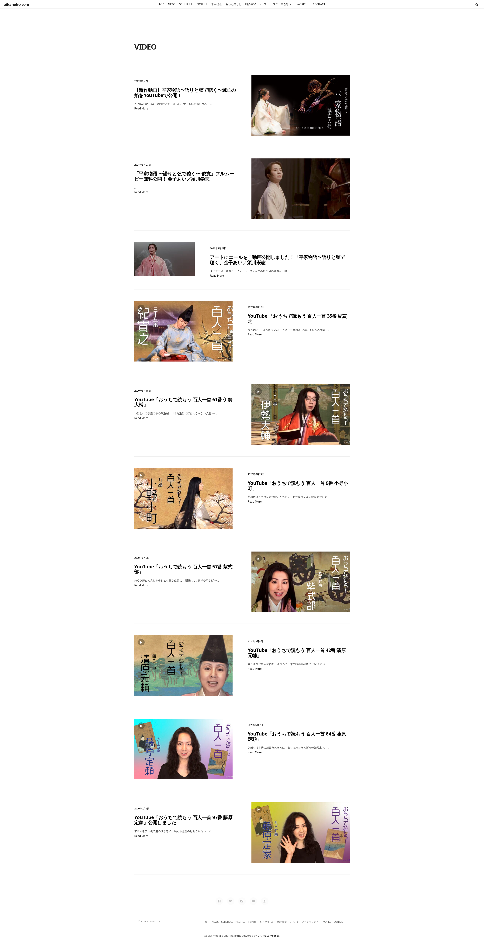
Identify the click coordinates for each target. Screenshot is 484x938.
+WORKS (300, 4)
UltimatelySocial (269, 935)
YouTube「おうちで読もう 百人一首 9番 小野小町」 (298, 485)
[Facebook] (219, 901)
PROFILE (201, 4)
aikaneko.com (16, 4)
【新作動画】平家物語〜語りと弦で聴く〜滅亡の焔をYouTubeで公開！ (185, 92)
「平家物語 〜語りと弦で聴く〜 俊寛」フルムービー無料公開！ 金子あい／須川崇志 (184, 176)
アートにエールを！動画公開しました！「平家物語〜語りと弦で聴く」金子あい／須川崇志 (277, 259)
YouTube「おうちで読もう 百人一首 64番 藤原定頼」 (297, 736)
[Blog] (242, 901)
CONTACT (319, 4)
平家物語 (216, 4)
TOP (161, 4)
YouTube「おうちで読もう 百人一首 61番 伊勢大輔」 (183, 402)
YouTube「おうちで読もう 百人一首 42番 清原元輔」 (297, 653)
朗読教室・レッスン (257, 4)
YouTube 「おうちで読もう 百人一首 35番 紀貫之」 (297, 318)
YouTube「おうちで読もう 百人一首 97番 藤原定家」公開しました (183, 820)
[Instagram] (264, 901)
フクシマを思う (282, 4)
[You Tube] (253, 901)
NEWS (171, 4)
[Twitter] (230, 901)
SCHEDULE (186, 4)
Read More (141, 108)
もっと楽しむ (233, 4)
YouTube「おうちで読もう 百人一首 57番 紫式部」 (183, 569)
